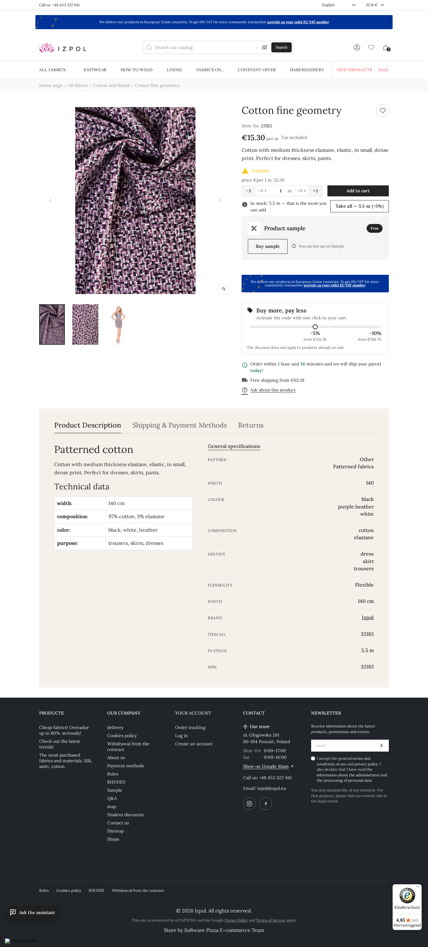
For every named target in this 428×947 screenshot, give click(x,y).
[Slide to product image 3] (119, 324)
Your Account (193, 713)
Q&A (112, 798)
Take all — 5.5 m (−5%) (360, 206)
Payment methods (125, 766)
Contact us (118, 823)
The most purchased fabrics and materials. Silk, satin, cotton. (65, 760)
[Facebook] (265, 803)
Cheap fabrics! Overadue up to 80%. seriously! (64, 730)
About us (116, 757)
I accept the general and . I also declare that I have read (352, 769)
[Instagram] (249, 803)
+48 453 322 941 (275, 777)
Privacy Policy (236, 920)
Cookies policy (122, 735)
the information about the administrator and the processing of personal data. (352, 775)
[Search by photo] (264, 47)
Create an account (193, 744)
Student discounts (125, 814)
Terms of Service (270, 920)
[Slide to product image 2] (85, 324)
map (111, 806)
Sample (114, 790)
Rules (112, 774)
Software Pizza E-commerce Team (224, 930)
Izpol (368, 617)
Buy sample (268, 246)
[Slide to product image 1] (52, 324)
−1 (248, 191)
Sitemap (115, 831)
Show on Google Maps (266, 766)
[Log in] (357, 47)
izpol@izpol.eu (271, 788)
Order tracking (190, 727)
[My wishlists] (371, 47)
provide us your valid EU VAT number (298, 22)
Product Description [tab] (87, 425)
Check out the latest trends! (59, 744)
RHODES (116, 782)
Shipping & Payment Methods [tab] (180, 425)
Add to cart (358, 191)
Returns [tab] (251, 425)
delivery (115, 727)
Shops (113, 839)
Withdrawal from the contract (128, 746)
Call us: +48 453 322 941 (59, 5)
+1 (315, 191)
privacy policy (366, 764)
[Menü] (418, 888)
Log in (181, 735)
